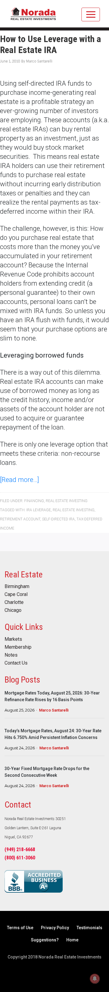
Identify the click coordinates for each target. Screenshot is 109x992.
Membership (18, 647)
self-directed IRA (58, 519)
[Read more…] (19, 480)
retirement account (20, 519)
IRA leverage (38, 510)
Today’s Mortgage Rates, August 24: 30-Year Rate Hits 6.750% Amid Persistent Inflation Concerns (53, 734)
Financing (34, 501)
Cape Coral (16, 594)
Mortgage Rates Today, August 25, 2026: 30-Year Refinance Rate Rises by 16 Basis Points (52, 696)
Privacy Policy (55, 927)
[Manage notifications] (95, 978)
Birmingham (17, 586)
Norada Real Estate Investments (33, 16)
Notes (11, 655)
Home (72, 939)
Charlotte (14, 602)
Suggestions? (45, 939)
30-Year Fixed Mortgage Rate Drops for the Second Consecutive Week (47, 772)
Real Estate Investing (67, 501)
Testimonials (89, 927)
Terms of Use (20, 927)
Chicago (13, 610)
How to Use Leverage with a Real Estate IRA (50, 44)
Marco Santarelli (53, 710)
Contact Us (16, 663)
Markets (13, 639)
